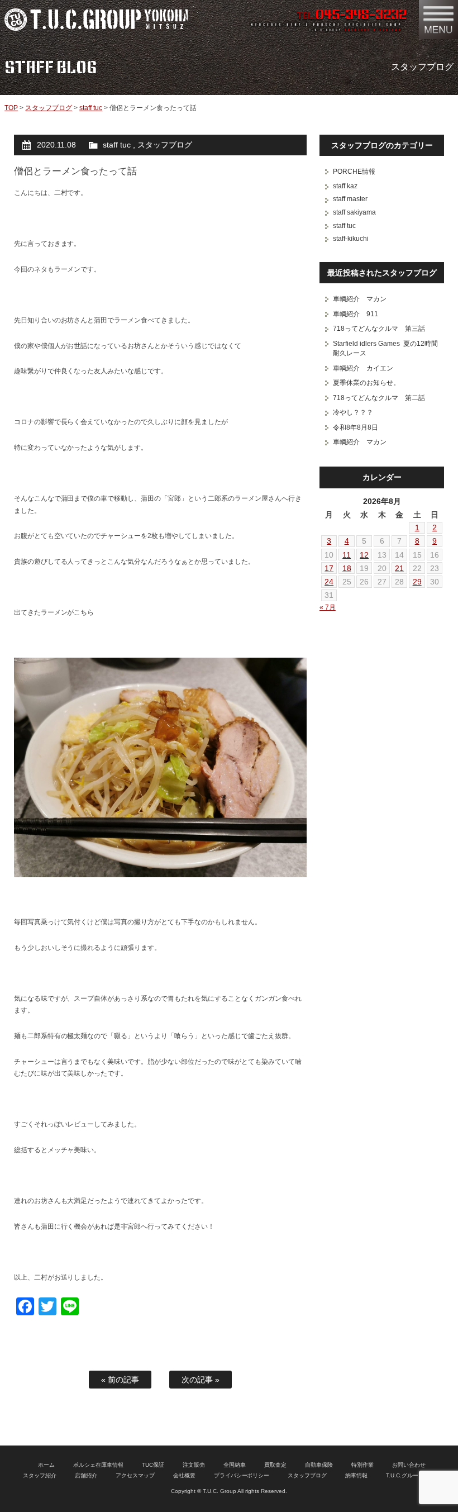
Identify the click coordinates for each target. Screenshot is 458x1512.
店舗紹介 (86, 1475)
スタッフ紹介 (39, 1475)
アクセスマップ (135, 1475)
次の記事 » (201, 1379)
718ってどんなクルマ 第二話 (379, 398)
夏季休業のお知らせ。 (366, 383)
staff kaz (345, 186)
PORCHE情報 (354, 171)
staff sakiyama (354, 212)
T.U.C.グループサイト (413, 1475)
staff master (350, 199)
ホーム (46, 1465)
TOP (11, 108)
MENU (438, 19)
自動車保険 (319, 1465)
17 (329, 568)
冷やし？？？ (353, 412)
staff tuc (90, 108)
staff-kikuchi (351, 239)
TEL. (352, 15)
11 (346, 554)
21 (399, 568)
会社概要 (184, 1475)
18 (346, 568)
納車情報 (356, 1475)
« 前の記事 (120, 1379)
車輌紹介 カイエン (363, 368)
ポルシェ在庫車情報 (98, 1465)
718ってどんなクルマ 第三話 (379, 328)
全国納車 (234, 1465)
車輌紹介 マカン (360, 299)
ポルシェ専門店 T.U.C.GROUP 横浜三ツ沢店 (96, 19)
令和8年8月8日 (355, 427)
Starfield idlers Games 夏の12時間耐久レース (385, 348)
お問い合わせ (409, 1465)
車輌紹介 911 (355, 314)
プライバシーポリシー (242, 1475)
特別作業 (362, 1465)
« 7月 (327, 607)
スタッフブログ (48, 108)
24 (329, 581)
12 (364, 554)
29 (417, 581)
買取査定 (275, 1465)
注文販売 (194, 1465)
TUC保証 (153, 1465)
